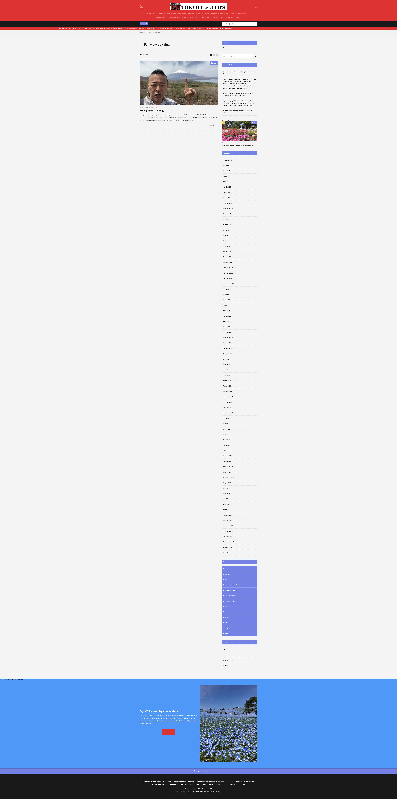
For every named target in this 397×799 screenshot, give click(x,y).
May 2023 (226, 370)
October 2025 (227, 214)
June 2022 (226, 429)
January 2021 (227, 520)
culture (227, 622)
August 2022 (227, 418)
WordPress (217, 791)
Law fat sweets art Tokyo (233, 585)
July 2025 (226, 230)
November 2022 (228, 402)
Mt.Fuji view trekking (152, 110)
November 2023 (228, 337)
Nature (227, 606)
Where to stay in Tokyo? (239, 13)
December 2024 (228, 268)
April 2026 (226, 181)
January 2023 (227, 391)
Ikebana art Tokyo (230, 590)
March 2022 (227, 445)
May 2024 (226, 305)
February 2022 (227, 450)
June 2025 (226, 235)
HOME (143, 32)
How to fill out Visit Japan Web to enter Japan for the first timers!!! (170, 13)
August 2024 (227, 289)
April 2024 (226, 311)
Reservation (229, 17)
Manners (227, 569)
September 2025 (228, 219)
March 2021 (227, 510)
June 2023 (226, 364)
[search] (255, 24)
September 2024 (228, 284)
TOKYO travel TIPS (205, 789)
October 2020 (227, 536)
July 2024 (226, 294)
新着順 (142, 54)
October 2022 (227, 407)
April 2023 (226, 375)
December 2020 (228, 526)
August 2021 (227, 483)
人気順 (147, 54)
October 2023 (227, 343)
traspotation (229, 628)
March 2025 (227, 251)
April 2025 (226, 246)
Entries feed (227, 655)
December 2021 (228, 461)
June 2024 (226, 300)
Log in (225, 649)
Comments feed (228, 660)
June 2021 (226, 493)
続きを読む (213, 125)
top (168, 732)
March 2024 (227, 316)
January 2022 (227, 456)
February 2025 (227, 257)
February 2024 (227, 321)
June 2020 (226, 553)
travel (202, 17)
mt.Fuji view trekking (154, 32)
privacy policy (218, 17)
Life (226, 612)
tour (196, 17)
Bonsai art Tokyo (230, 601)
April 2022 (226, 440)
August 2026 (227, 160)
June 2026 (226, 171)
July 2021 (226, 488)
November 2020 (228, 531)
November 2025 (228, 208)
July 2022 (226, 423)
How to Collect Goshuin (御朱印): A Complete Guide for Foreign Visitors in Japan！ (238, 94)
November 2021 (228, 467)
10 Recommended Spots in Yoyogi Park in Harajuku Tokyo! (239, 73)
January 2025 (227, 262)
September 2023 (228, 348)
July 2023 (226, 359)
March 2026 (227, 187)
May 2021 (226, 499)
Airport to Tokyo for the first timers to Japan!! (212, 13)
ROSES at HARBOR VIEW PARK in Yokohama (238, 145)
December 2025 (228, 203)
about (209, 17)
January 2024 (227, 327)
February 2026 (227, 192)
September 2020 (228, 542)
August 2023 (227, 354)
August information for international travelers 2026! (238, 112)
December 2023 (228, 332)
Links (237, 17)
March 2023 (227, 380)
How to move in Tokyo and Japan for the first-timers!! (174, 17)
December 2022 (228, 397)
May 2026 (226, 176)
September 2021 (228, 477)
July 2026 (226, 165)
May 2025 (226, 241)
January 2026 (227, 198)
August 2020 (227, 547)
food (226, 617)
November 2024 (228, 273)
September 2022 (228, 413)
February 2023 (227, 386)
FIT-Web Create (198, 791)
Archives (227, 574)
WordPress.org (228, 665)
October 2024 (227, 278)
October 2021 (227, 472)
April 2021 (226, 504)
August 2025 (227, 224)
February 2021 (227, 515)
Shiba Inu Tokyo (230, 595)
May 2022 (226, 434)
